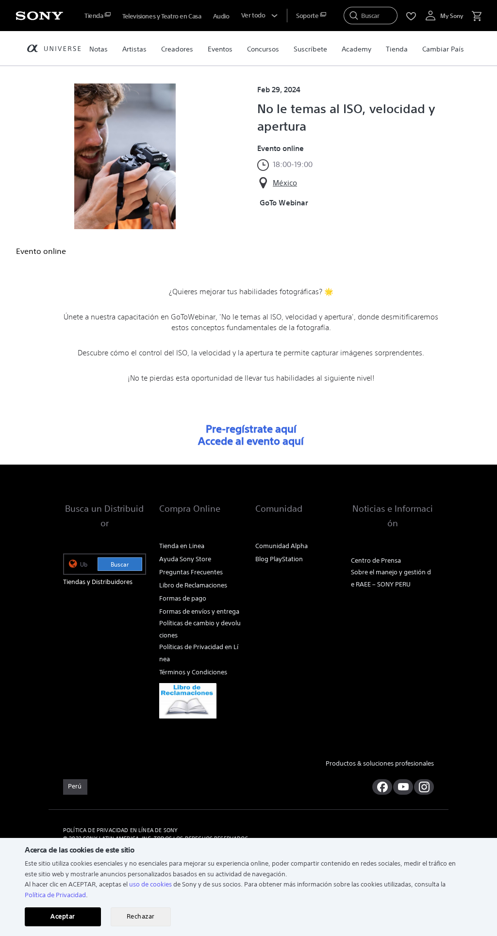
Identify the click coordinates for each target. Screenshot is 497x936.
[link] (190, 700)
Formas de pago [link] (182, 598)
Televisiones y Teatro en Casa (161, 16)
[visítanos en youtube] (403, 787)
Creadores (177, 49)
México (285, 182)
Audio (221, 16)
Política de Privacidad (55, 895)
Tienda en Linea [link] (181, 546)
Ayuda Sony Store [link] (185, 559)
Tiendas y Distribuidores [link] (98, 582)
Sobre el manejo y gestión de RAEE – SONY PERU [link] (391, 578)
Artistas (134, 49)
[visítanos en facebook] (382, 787)
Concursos (263, 49)
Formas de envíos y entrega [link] (199, 611)
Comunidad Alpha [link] (281, 546)
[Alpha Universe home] (54, 50)
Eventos (220, 49)
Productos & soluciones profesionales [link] (380, 763)
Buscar (120, 564)
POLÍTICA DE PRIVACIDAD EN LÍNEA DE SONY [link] (120, 830)
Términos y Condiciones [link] (193, 672)
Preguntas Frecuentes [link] (191, 572)
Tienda (397, 49)
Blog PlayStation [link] (279, 559)
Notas (98, 49)
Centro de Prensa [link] (376, 560)
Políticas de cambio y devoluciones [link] (200, 629)
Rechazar (141, 916)
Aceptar (62, 916)
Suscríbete (310, 49)
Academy (356, 49)
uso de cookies (150, 884)
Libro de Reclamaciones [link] (193, 585)
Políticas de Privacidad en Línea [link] (198, 653)
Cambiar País (443, 49)
